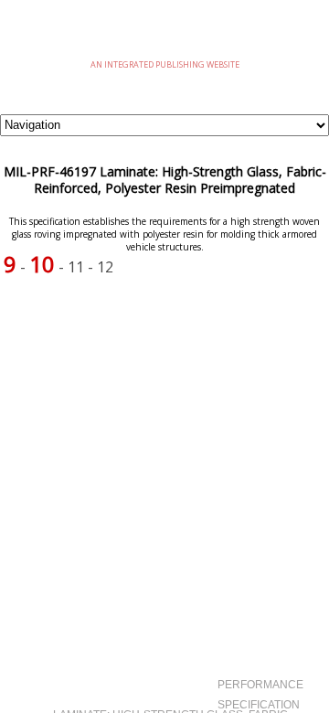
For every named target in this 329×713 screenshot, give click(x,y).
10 (42, 264)
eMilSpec (164, 36)
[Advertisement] (164, 424)
